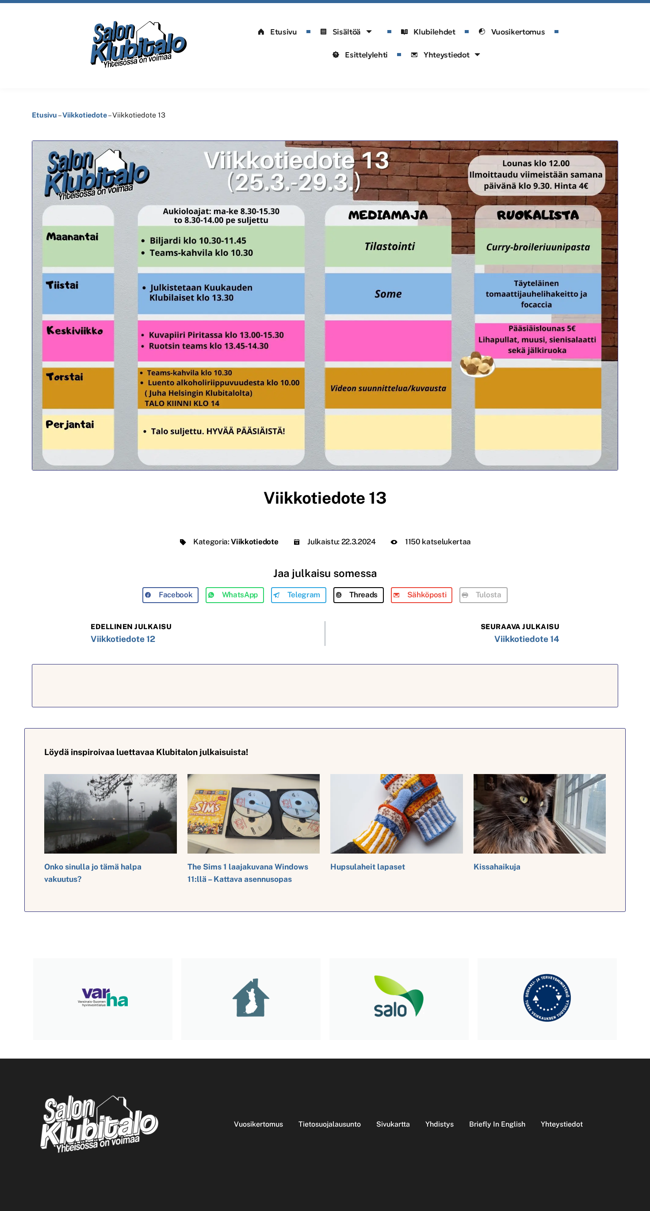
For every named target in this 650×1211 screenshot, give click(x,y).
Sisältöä (347, 32)
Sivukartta (393, 1124)
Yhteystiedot (446, 55)
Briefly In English (497, 1124)
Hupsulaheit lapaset (367, 866)
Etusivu (283, 32)
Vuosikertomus (518, 32)
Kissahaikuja (497, 866)
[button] (170, 595)
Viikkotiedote (84, 115)
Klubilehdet (434, 32)
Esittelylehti (366, 55)
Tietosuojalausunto (329, 1124)
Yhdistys (439, 1124)
